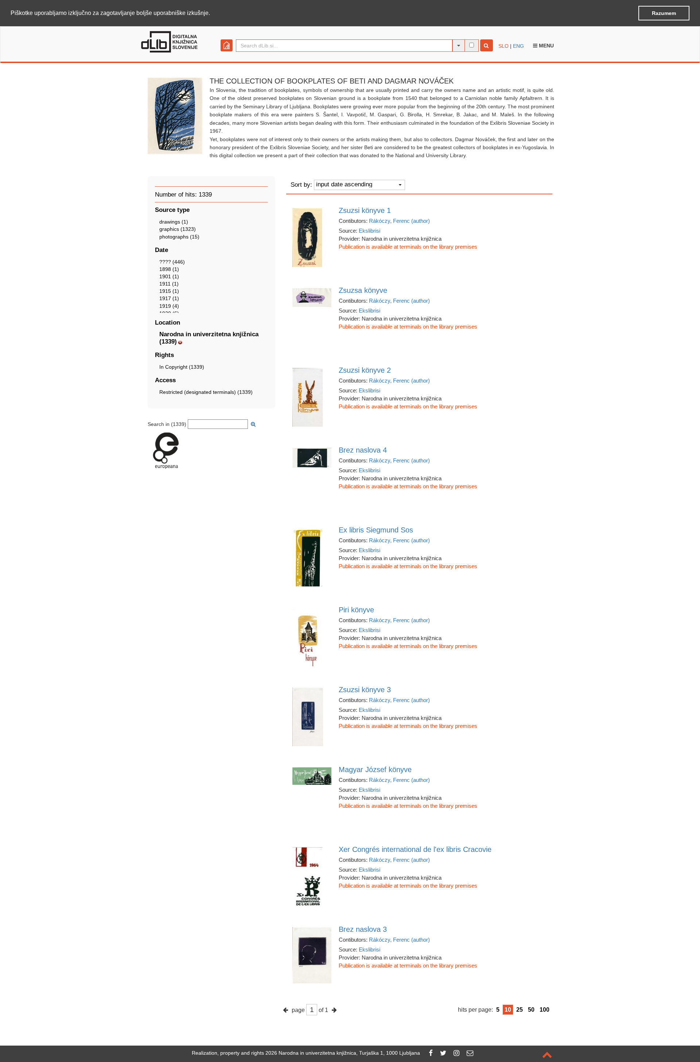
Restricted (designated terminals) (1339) (206, 392)
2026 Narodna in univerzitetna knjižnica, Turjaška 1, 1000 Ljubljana (342, 1053)
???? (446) (172, 262)
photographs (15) (179, 237)
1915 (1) (169, 291)
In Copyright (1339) (181, 367)
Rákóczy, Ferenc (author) (399, 221)
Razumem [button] (664, 13)
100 (544, 1010)
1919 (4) (169, 306)
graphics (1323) (177, 229)
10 (508, 1010)
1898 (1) (169, 269)
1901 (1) (169, 276)
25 (519, 1010)
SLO (503, 46)
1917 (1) (169, 298)
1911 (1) (169, 284)
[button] (212, 13)
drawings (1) (173, 222)
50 (531, 1010)
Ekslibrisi (369, 231)
